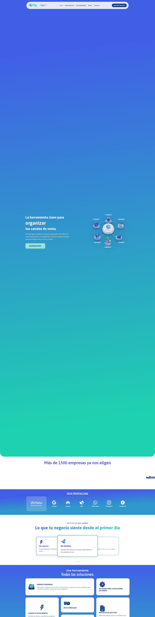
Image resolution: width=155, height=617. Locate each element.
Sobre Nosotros (69, 5)
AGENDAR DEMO (35, 246)
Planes (90, 5)
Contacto (97, 5)
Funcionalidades (81, 5)
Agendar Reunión (119, 5)
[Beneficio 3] (80, 561)
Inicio (61, 5)
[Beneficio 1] (75, 561)
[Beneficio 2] (78, 561)
